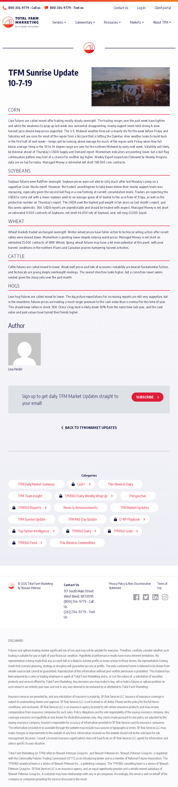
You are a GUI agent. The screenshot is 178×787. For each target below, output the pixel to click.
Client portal (163, 8)
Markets (135, 22)
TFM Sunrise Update (32, 519)
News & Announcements (81, 507)
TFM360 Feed (27, 543)
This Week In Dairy (120, 484)
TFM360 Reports (29, 507)
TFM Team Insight (30, 496)
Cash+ (81, 484)
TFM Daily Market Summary (36, 484)
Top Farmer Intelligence (33, 531)
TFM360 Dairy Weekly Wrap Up (86, 496)
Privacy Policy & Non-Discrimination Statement (130, 586)
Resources (111, 22)
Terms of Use (162, 586)
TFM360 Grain (123, 531)
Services (57, 22)
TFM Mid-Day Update (82, 519)
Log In (141, 8)
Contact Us (121, 8)
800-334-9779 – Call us (24, 8)
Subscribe (145, 397)
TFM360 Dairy (81, 531)
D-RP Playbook (129, 519)
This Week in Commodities (77, 543)
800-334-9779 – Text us (67, 8)
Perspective (138, 496)
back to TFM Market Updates (91, 427)
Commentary (83, 22)
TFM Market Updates (134, 507)
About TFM (160, 22)
